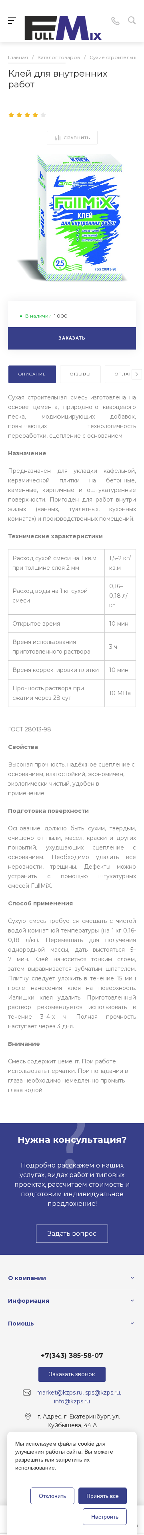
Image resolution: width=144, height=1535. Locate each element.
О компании (27, 1278)
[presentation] (137, 374)
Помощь (21, 1323)
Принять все (102, 1496)
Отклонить (52, 1496)
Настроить (104, 1516)
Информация (28, 1300)
